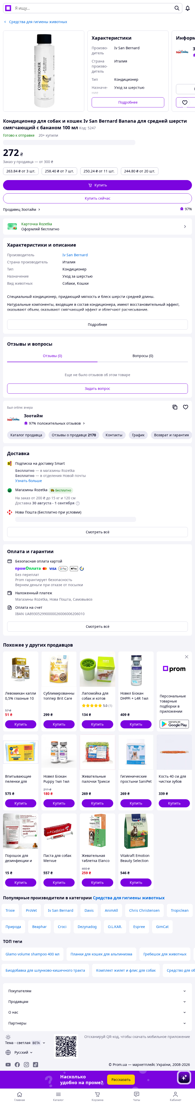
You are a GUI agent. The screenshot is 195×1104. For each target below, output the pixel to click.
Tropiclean (180, 910)
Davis (89, 910)
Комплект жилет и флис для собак (126, 970)
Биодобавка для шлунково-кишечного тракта (45, 970)
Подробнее (128, 102)
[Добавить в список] (185, 103)
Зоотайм (33, 416)
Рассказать (121, 1079)
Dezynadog (87, 926)
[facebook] (17, 1065)
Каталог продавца (26, 435)
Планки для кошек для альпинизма (101, 954)
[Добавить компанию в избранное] (185, 407)
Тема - (17, 1042)
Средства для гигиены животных (129, 898)
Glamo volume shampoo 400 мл (32, 954)
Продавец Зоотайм (19, 209)
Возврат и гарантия (171, 435)
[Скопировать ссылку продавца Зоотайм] (175, 407)
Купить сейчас (97, 198)
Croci (62, 926)
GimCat (162, 926)
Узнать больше (28, 480)
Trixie (10, 910)
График (138, 435)
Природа (13, 926)
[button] (97, 185)
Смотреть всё (97, 532)
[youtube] (8, 1065)
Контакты (114, 435)
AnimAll (111, 910)
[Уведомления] (187, 8)
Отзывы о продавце (74, 435)
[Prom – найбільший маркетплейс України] (8, 8)
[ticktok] (35, 1065)
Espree (139, 926)
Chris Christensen (144, 910)
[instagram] (26, 1065)
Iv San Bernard (60, 910)
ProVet (31, 910)
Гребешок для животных (164, 954)
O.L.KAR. (115, 926)
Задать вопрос (97, 388)
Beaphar (39, 926)
